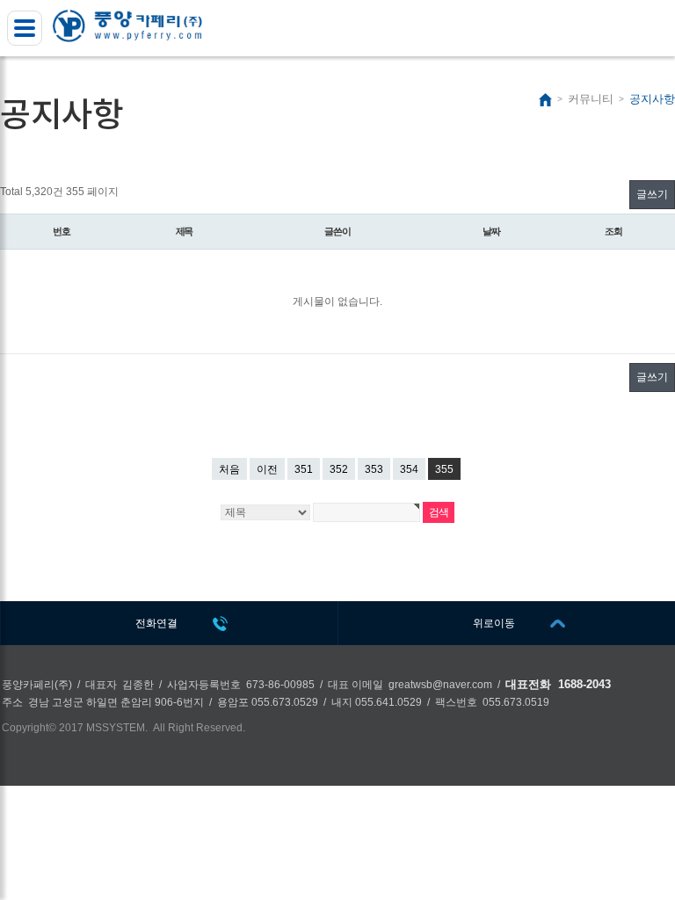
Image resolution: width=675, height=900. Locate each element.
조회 (613, 231)
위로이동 (494, 623)
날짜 (491, 231)
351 (303, 469)
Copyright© (29, 728)
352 (339, 469)
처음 (229, 469)
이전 (267, 469)
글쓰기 (652, 194)
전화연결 (156, 623)
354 (409, 469)
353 (374, 469)
